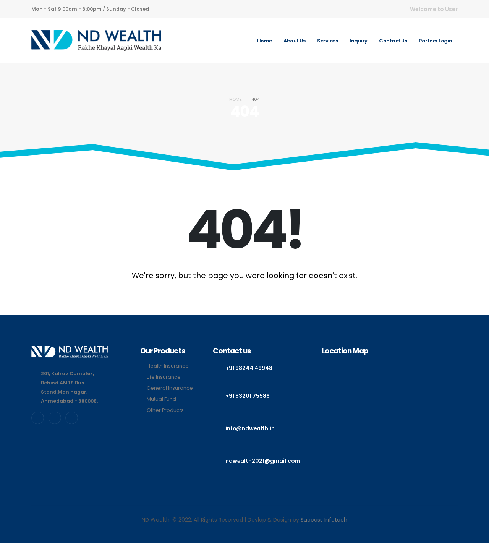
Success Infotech (324, 520)
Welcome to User (434, 9)
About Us (294, 40)
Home (264, 40)
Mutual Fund (161, 399)
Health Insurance (168, 366)
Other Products (165, 410)
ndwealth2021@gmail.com (262, 461)
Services (327, 40)
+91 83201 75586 (247, 396)
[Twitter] (55, 418)
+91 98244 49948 (248, 368)
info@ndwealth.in (250, 428)
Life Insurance (164, 377)
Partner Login (435, 40)
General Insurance (170, 388)
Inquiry (359, 40)
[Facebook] (37, 418)
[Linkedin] (71, 418)
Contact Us (393, 40)
